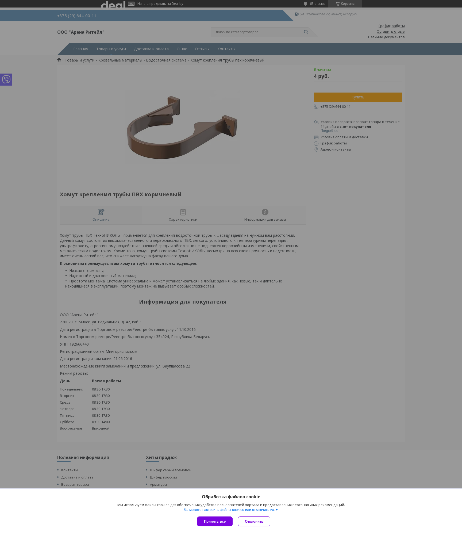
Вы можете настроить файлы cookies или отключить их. (229, 510)
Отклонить (254, 521)
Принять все (215, 521)
